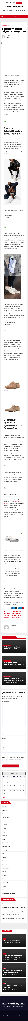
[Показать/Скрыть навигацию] (15, 17)
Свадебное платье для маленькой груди (12, 911)
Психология (5, 868)
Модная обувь (6, 842)
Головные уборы (6, 813)
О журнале (9, 1015)
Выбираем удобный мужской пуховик (7, 616)
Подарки (4, 864)
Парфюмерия (6, 860)
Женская (4, 824)
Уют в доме (5, 882)
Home (4, 1015)
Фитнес (4, 886)
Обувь (4, 853)
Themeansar (14, 1014)
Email (4, 738)
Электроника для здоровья (9, 889)
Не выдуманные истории (8, 850)
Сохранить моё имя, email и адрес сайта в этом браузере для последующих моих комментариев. (13, 759)
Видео (4, 806)
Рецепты (4, 871)
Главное (4, 810)
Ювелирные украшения (8, 893)
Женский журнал (14, 6)
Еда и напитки (6, 821)
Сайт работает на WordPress (9, 1012)
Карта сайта (21, 1015)
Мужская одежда (5, 25)
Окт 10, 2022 (8, 959)
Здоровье (4, 828)
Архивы (15, 1015)
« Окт (3, 797)
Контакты (10, 1018)
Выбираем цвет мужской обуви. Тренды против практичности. (13, 664)
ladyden (10, 35)
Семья (4, 875)
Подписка (16, 1018)
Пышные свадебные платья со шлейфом (13, 903)
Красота (4, 835)
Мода (3, 839)
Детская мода (5, 817)
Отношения (5, 857)
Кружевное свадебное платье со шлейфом (13, 907)
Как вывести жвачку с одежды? (10, 914)
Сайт (3, 747)
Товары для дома (6, 879)
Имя (3, 730)
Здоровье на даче (7, 832)
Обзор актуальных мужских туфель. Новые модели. (13, 680)
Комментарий (6, 701)
